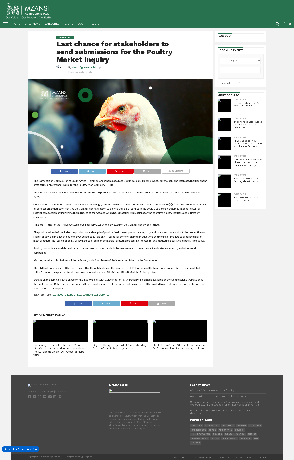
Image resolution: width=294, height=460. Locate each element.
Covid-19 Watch (207, 457)
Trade (212, 430)
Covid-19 (239, 430)
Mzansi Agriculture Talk (84, 67)
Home (16, 23)
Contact (261, 457)
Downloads (225, 457)
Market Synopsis (200, 434)
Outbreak (245, 438)
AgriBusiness (229, 438)
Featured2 (228, 426)
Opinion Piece (198, 430)
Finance (195, 443)
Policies (217, 434)
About (250, 457)
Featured (103, 295)
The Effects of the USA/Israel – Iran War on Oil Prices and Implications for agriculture (179, 347)
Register (95, 23)
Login (81, 23)
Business (75, 295)
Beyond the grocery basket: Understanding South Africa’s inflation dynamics (120, 347)
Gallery (215, 438)
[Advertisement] (173, 10)
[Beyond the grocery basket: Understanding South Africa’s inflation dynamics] (120, 322)
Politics (240, 434)
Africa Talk (225, 430)
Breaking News (199, 438)
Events (68, 23)
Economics (89, 295)
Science (252, 434)
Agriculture (61, 295)
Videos (239, 457)
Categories (52, 23)
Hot (256, 438)
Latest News (32, 23)
